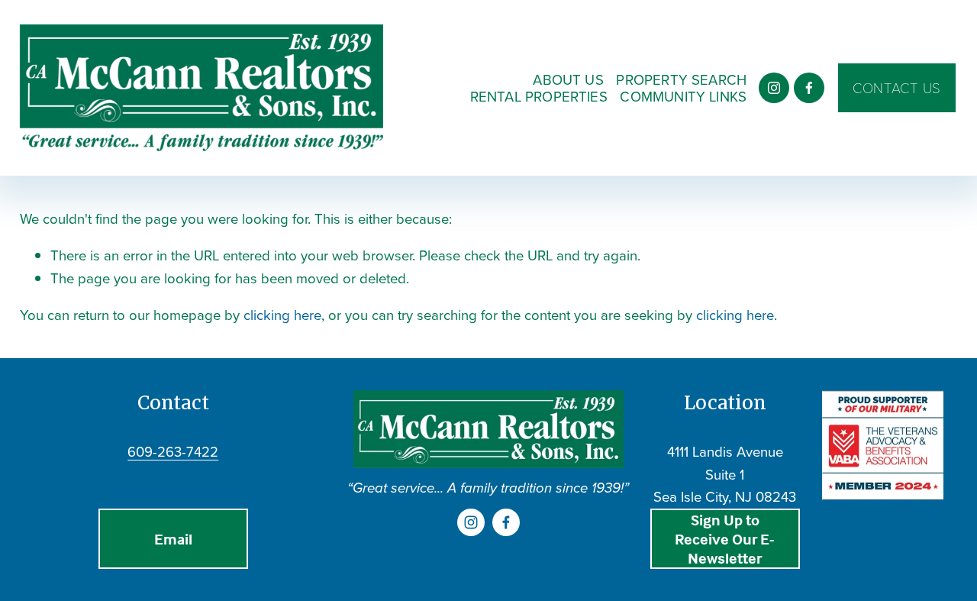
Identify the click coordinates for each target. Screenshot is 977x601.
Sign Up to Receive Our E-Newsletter (725, 538)
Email (173, 538)
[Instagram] (774, 88)
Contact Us (897, 87)
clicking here (282, 315)
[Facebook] (809, 88)
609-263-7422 (172, 451)
